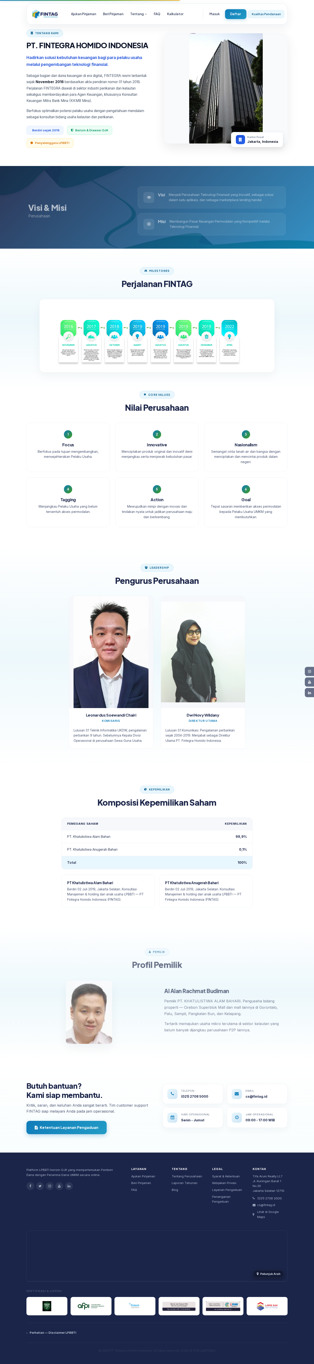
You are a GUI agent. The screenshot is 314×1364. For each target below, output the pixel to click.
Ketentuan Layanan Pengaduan (69, 1127)
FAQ (157, 14)
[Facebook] (30, 1186)
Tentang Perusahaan (187, 1176)
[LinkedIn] (69, 1186)
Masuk (214, 14)
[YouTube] (59, 1186)
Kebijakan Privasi (224, 1183)
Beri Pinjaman (113, 14)
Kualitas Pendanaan (266, 14)
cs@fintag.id (266, 1205)
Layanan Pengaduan (227, 1190)
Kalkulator (175, 14)
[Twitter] (40, 1186)
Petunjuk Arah (270, 1274)
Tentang (137, 14)
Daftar (235, 14)
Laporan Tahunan (184, 1183)
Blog (175, 1190)
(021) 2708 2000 (269, 1198)
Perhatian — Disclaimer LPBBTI (53, 1332)
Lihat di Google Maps (268, 1214)
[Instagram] (50, 1186)
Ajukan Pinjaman (83, 14)
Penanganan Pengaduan (221, 1199)
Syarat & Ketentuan (226, 1176)
